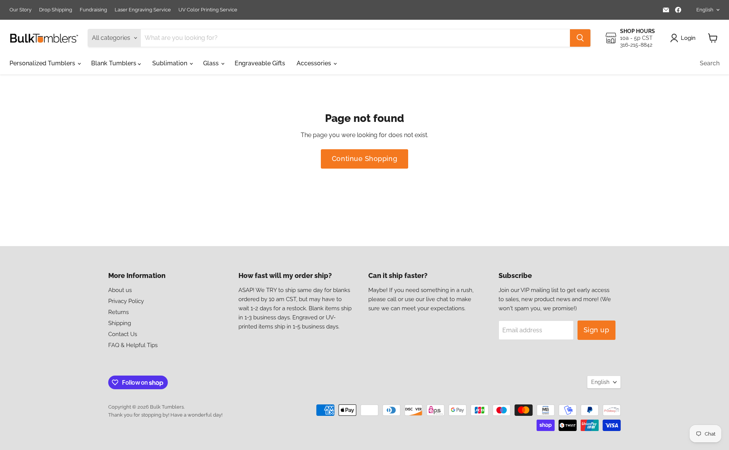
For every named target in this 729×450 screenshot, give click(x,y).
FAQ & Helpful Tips (133, 345)
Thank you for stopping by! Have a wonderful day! (165, 415)
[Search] (580, 38)
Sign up (596, 330)
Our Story (20, 10)
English (704, 10)
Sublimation (170, 63)
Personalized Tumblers (43, 63)
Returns (118, 312)
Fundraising (93, 10)
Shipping (119, 323)
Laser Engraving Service (143, 10)
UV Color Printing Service (207, 10)
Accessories (315, 63)
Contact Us (122, 334)
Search (710, 63)
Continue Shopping (364, 159)
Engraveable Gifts (260, 63)
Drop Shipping (55, 10)
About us (120, 290)
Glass (211, 63)
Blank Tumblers (114, 63)
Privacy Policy (126, 301)
